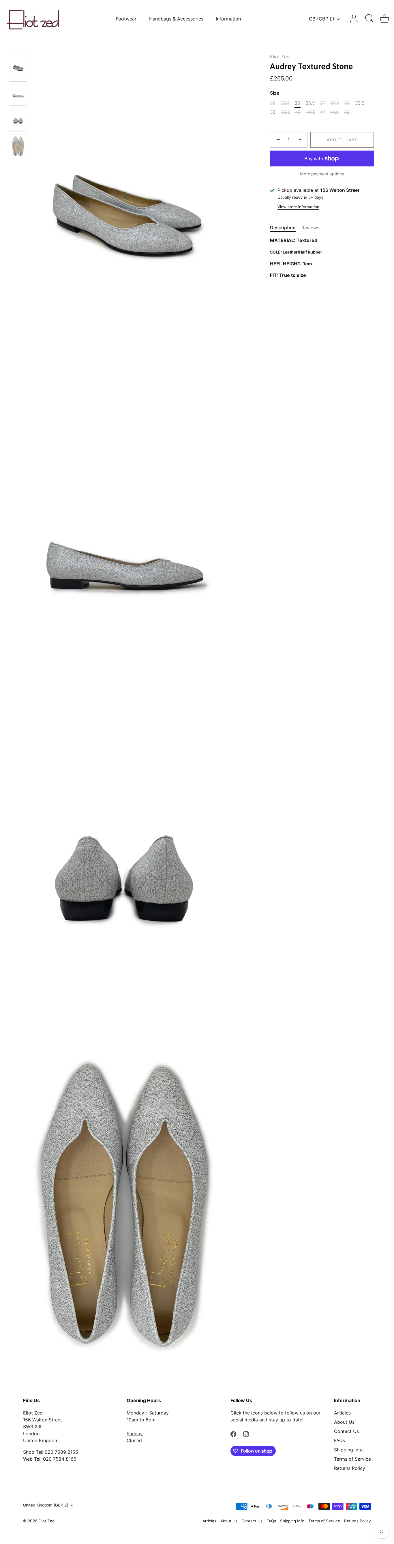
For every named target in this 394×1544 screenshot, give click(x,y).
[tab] (285, 227)
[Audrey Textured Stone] (18, 67)
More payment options (322, 173)
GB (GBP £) (321, 19)
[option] (18, 68)
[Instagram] (246, 1433)
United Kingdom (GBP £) (45, 1505)
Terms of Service (352, 1459)
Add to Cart (342, 140)
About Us (344, 1422)
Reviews (310, 227)
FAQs (339, 1440)
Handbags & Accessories (176, 19)
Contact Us (346, 1431)
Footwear (126, 19)
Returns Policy (349, 1468)
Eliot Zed (280, 56)
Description (283, 227)
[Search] (369, 18)
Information (228, 19)
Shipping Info (348, 1450)
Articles (342, 1413)
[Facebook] (233, 1433)
